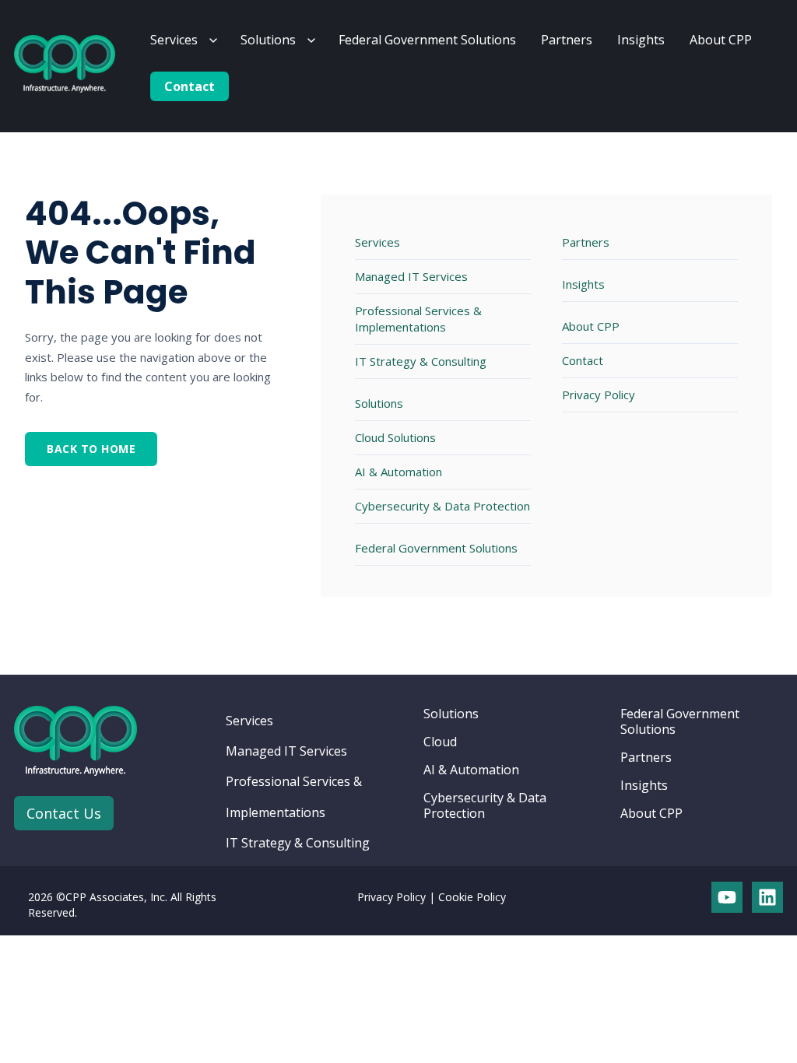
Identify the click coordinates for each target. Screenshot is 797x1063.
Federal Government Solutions (427, 39)
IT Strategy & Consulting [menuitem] (298, 842)
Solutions (268, 39)
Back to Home (91, 448)
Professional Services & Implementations (418, 319)
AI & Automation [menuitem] (471, 769)
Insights (641, 39)
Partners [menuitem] (646, 757)
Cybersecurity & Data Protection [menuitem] (484, 805)
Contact (189, 86)
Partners (566, 39)
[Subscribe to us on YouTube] (727, 897)
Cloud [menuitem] (440, 741)
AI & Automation (398, 471)
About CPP (721, 39)
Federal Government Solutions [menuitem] (679, 721)
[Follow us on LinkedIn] (767, 897)
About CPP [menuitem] (651, 813)
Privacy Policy (598, 394)
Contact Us (63, 813)
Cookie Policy (472, 896)
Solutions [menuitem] (451, 713)
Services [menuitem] (249, 720)
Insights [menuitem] (644, 785)
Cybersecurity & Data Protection (442, 506)
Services (174, 39)
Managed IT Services (411, 276)
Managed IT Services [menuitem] (286, 751)
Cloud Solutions (395, 437)
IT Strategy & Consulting (420, 361)
